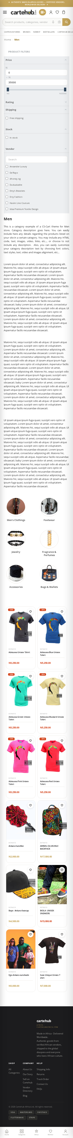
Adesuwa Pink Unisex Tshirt (19, 782)
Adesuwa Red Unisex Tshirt (50, 782)
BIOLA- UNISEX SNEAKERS (47, 912)
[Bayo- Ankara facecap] (20, 884)
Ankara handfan (16, 846)
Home (7, 39)
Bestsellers (49, 32)
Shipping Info (43, 1069)
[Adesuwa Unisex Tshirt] (20, 626)
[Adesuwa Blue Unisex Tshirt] (52, 626)
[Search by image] (59, 22)
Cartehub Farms (12, 32)
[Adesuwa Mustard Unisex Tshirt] (52, 690)
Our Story (28, 1074)
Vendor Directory (27, 1089)
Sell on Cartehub (27, 1081)
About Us (27, 1069)
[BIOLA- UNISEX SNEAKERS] (52, 884)
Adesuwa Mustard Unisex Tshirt (52, 718)
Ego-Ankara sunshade (19, 975)
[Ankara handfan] (20, 820)
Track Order (43, 1079)
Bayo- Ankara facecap (19, 910)
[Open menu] (4, 12)
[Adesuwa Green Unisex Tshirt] (20, 690)
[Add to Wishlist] (31, 612)
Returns (41, 1074)
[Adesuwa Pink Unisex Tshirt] (20, 755)
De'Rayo (12, 649)
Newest (36, 32)
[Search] (66, 22)
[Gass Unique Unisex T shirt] (52, 949)
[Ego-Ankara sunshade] (20, 949)
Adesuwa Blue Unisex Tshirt (50, 653)
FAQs (39, 1089)
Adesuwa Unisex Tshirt (19, 652)
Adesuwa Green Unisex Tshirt (19, 718)
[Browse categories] (42, 12)
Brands (26, 32)
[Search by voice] (53, 22)
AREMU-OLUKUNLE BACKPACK (49, 847)
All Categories (14, 1071)
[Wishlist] (57, 12)
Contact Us (42, 1084)
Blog (25, 1095)
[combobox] (26, 22)
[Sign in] (51, 12)
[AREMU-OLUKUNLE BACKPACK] (52, 820)
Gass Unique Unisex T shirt (50, 976)
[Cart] (64, 12)
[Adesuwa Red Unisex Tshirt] (52, 755)
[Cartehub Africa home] (23, 12)
